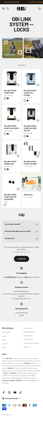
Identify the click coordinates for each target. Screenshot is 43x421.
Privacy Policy (28, 336)
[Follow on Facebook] (3, 392)
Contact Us (27, 328)
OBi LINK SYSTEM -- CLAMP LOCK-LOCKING (30, 93)
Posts (4, 340)
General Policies (29, 332)
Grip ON (4, 344)
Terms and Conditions (31, 343)
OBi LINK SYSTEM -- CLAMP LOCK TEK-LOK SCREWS (10, 197)
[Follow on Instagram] (9, 392)
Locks (4, 336)
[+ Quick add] (18, 85)
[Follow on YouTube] (14, 392)
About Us (27, 347)
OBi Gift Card (28, 195)
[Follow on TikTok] (20, 392)
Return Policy (28, 339)
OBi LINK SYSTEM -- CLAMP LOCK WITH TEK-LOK (30, 128)
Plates (4, 347)
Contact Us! (21, 259)
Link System (6, 332)
